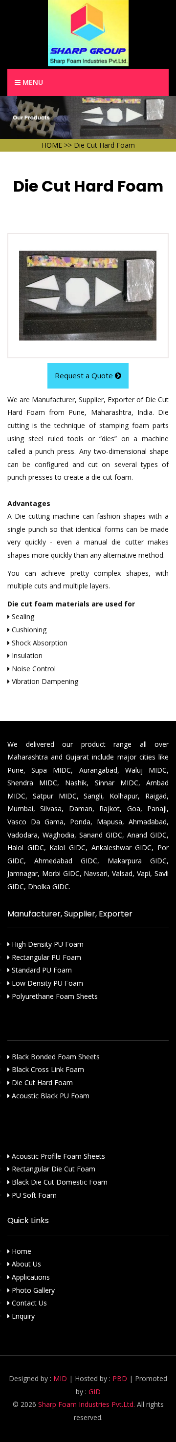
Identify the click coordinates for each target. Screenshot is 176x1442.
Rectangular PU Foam (45, 957)
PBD (119, 1378)
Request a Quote (85, 375)
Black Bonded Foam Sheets (55, 1056)
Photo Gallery (32, 1290)
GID (94, 1391)
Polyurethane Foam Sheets (54, 996)
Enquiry (22, 1316)
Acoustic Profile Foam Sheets (57, 1156)
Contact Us (28, 1302)
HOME (52, 145)
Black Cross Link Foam (47, 1069)
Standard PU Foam (41, 969)
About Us (25, 1263)
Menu (32, 82)
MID (60, 1378)
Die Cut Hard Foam (41, 1082)
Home (20, 1251)
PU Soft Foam (33, 1195)
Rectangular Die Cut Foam (52, 1168)
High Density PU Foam (47, 944)
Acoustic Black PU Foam (49, 1095)
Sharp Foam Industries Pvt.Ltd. (86, 1404)
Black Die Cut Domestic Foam (59, 1182)
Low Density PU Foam (46, 983)
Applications (30, 1277)
